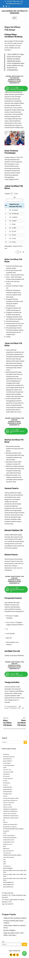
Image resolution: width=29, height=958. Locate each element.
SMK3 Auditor (6, 848)
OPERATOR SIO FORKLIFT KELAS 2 (11, 818)
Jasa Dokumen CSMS (8, 772)
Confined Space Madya (8, 765)
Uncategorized (6, 866)
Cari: (14, 197)
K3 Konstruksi (6, 776)
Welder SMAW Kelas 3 (8, 887)
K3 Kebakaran (6, 774)
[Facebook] (3, 6)
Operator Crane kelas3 (8, 802)
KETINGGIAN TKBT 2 (7, 789)
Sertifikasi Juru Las (7, 844)
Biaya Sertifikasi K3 (7, 761)
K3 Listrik (5, 780)
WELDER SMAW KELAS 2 (8, 884)
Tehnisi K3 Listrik (7, 853)
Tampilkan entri (11, 193)
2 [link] (20, 252)
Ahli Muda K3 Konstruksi (8, 756)
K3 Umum (5, 785)
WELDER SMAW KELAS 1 (8, 882)
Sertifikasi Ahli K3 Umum (8, 842)
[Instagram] (9, 6)
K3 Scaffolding (6, 783)
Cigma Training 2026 (14, 951)
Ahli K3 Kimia (6, 754)
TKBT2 (4, 861)
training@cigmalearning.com (14, 3)
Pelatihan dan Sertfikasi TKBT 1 (10, 824)
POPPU (4, 833)
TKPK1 (4, 864)
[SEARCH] (25, 742)
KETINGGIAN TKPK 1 (7, 791)
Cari (3, 941)
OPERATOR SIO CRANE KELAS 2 (10, 811)
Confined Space (7, 763)
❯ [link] (23, 252)
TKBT (4, 859)
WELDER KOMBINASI (7, 868)
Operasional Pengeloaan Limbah (10, 798)
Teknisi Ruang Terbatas (8, 857)
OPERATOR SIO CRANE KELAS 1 (10, 809)
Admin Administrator (12, 706)
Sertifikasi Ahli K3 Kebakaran (10, 837)
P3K (23, 708)
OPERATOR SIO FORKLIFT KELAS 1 (10, 815)
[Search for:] (13, 742)
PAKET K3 (5, 822)
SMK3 (4, 846)
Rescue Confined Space (8, 835)
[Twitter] (6, 6)
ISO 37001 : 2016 (7, 769)
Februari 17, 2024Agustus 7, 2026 (12, 708)
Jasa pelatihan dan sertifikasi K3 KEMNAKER (14, 12)
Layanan (5, 796)
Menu (14, 18)
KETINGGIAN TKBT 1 (7, 787)
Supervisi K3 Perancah (8, 850)
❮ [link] (15, 252)
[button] (7, 205)
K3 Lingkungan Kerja (8, 778)
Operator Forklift (7, 804)
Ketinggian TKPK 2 (7, 794)
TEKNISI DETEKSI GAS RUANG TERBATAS (12, 855)
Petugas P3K (6, 831)
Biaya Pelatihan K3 (7, 758)
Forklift (4, 767)
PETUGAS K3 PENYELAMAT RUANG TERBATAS (13, 829)
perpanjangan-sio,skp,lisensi (9, 826)
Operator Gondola (7, 807)
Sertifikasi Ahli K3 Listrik (8, 840)
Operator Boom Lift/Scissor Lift (10, 800)
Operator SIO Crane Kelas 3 (9, 813)
